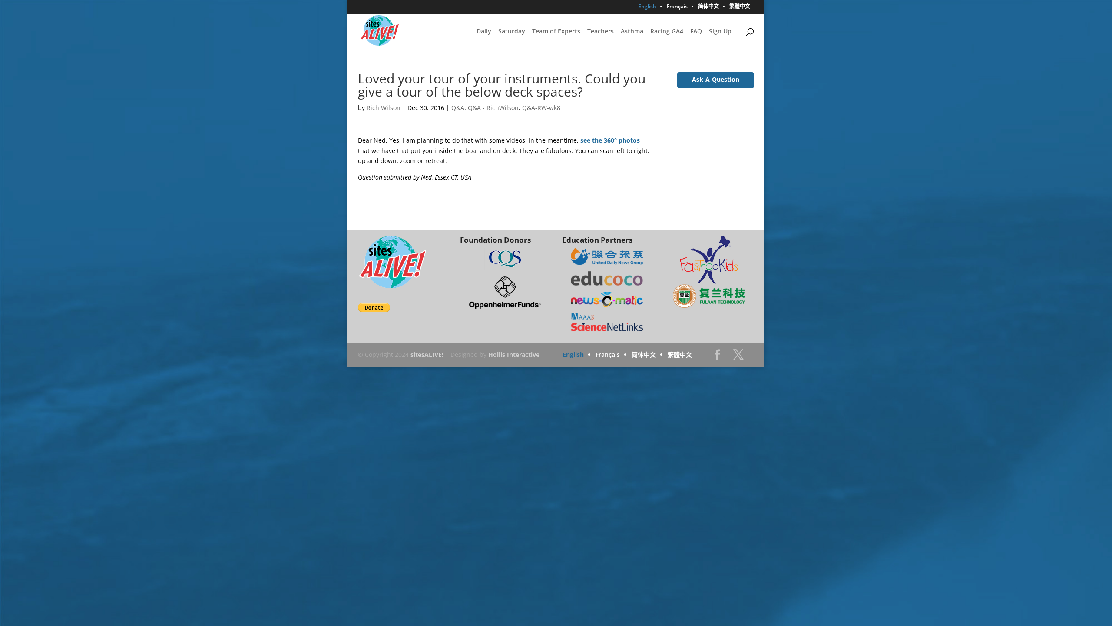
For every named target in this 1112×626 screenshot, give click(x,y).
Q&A (457, 107)
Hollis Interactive (513, 354)
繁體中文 (739, 7)
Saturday (511, 31)
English (647, 7)
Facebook (717, 357)
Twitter (738, 357)
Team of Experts (556, 31)
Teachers (600, 31)
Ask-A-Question (715, 79)
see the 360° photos (610, 140)
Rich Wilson (383, 107)
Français (677, 7)
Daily (484, 31)
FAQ (696, 31)
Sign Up (720, 31)
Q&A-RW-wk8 (541, 107)
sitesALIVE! (426, 354)
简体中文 (708, 7)
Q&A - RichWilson (493, 107)
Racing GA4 (666, 31)
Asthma (632, 31)
